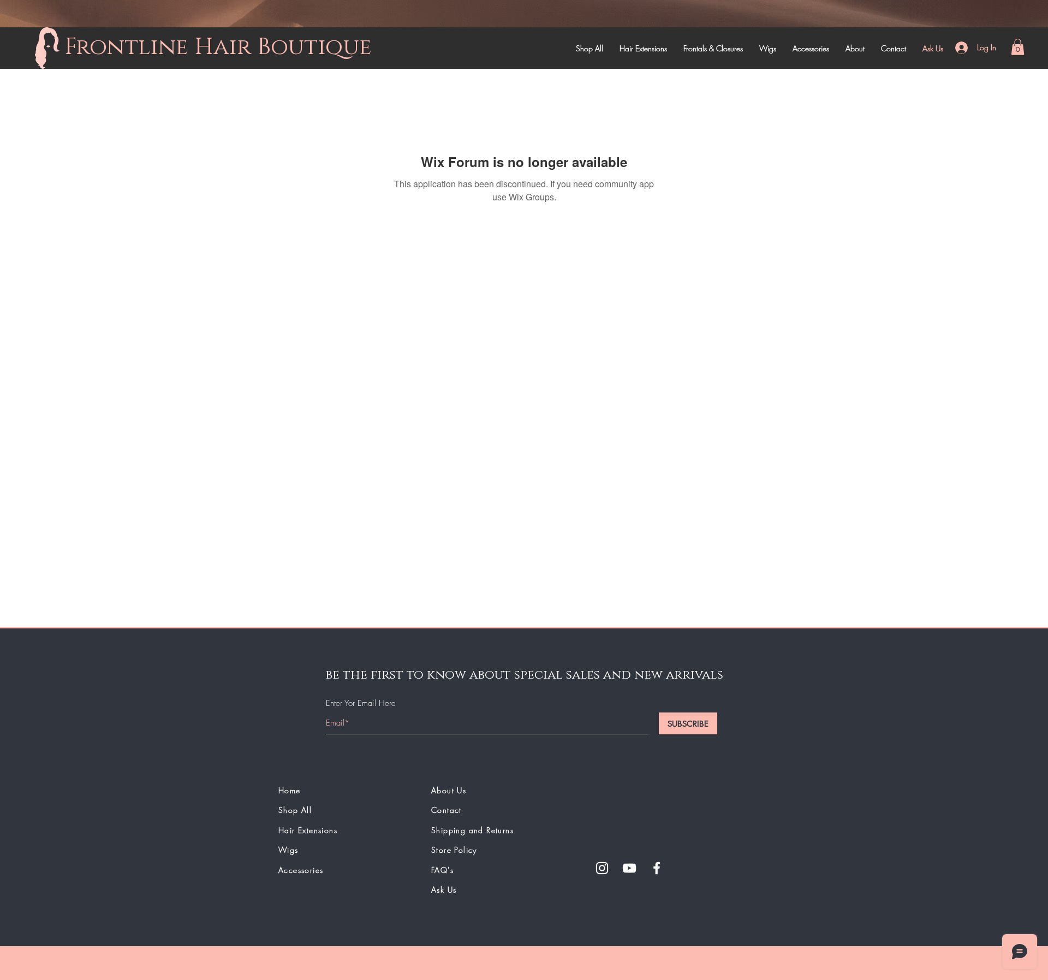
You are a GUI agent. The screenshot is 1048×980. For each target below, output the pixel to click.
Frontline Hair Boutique (218, 47)
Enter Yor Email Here (361, 703)
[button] (1018, 47)
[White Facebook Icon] (656, 868)
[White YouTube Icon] (629, 868)
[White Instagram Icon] (602, 868)
